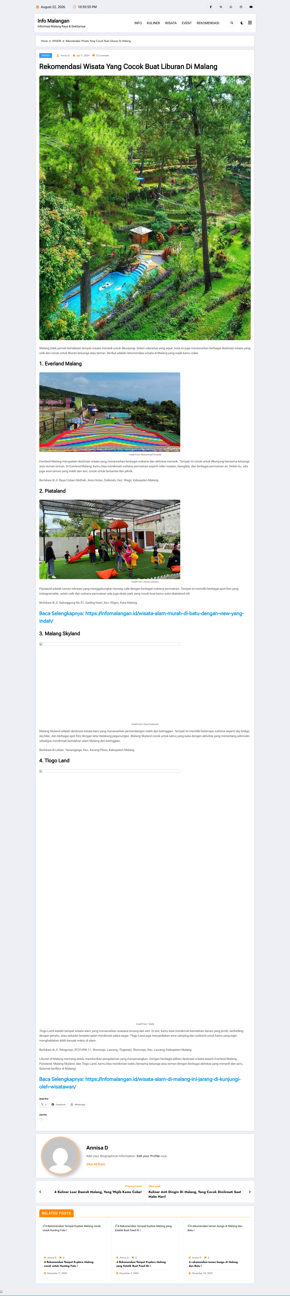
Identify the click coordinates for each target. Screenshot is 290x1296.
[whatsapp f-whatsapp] (231, 7)
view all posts (95, 1164)
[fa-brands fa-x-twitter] (221, 7)
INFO (138, 23)
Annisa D (65, 55)
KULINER (153, 23)
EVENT (187, 23)
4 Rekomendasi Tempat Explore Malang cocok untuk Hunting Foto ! (68, 1264)
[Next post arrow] (250, 1192)
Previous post (133, 1186)
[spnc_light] (242, 23)
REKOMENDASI (208, 23)
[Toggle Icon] (249, 23)
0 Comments (102, 55)
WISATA (171, 23)
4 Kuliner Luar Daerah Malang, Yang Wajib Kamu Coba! (98, 1192)
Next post (154, 1186)
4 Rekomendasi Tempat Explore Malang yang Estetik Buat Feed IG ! (141, 1264)
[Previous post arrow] (40, 1192)
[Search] (232, 22)
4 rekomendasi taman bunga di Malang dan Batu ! (213, 1264)
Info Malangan (53, 21)
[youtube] (251, 7)
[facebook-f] (210, 7)
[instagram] (241, 7)
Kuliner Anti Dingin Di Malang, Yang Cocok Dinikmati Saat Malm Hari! (195, 1194)
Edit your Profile (148, 1156)
